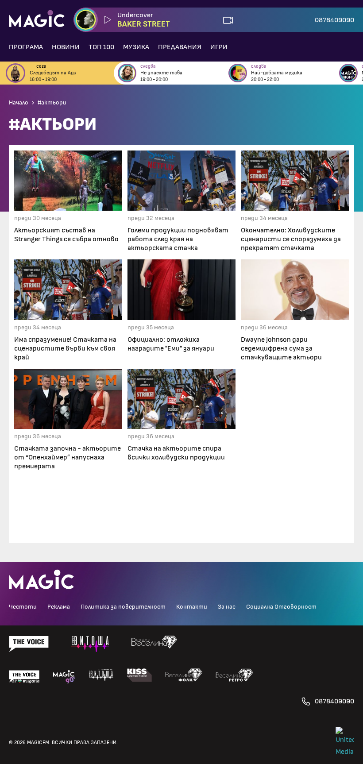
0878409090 (334, 19)
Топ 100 (101, 46)
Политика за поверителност (123, 607)
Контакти (191, 607)
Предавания (179, 46)
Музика (136, 46)
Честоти (23, 607)
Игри (219, 46)
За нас (227, 607)
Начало (18, 103)
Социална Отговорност (281, 607)
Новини (66, 46)
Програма (26, 46)
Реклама (58, 607)
